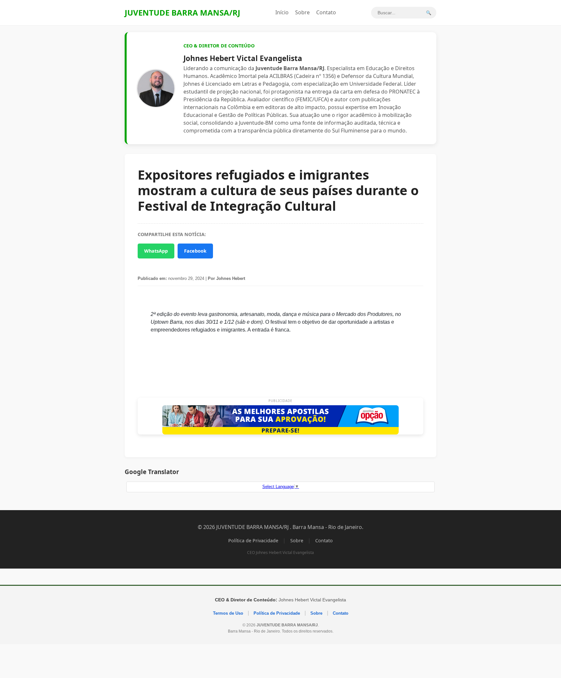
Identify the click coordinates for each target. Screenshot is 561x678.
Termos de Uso (228, 613)
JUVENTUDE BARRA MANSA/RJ (182, 12)
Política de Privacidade (253, 540)
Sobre (302, 12)
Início (282, 12)
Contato (326, 12)
